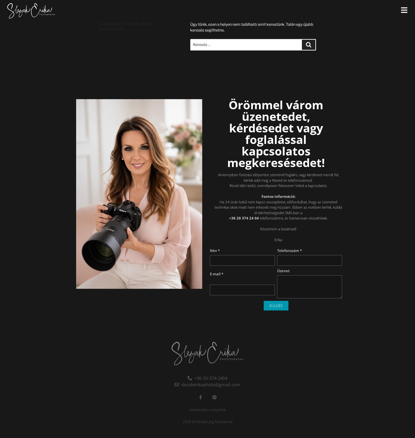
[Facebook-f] (200, 397)
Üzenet (283, 270)
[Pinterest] (214, 397)
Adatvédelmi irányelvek (207, 409)
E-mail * (216, 273)
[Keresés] (308, 45)
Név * (215, 250)
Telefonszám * (289, 250)
